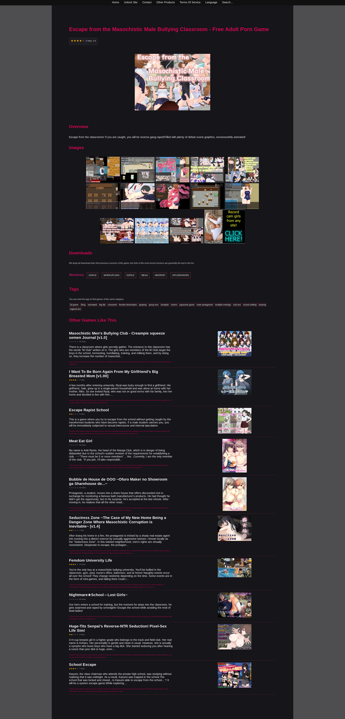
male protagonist (205, 305)
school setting (249, 305)
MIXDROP (160, 275)
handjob (165, 305)
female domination (128, 305)
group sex (153, 305)
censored (112, 305)
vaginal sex (75, 309)
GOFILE (92, 275)
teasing (262, 305)
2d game (74, 305)
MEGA (145, 275)
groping (142, 305)
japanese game (187, 305)
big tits (102, 305)
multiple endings (223, 305)
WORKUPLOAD (111, 275)
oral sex (237, 305)
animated (92, 305)
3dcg (83, 305)
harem (174, 305)
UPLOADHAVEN (180, 275)
